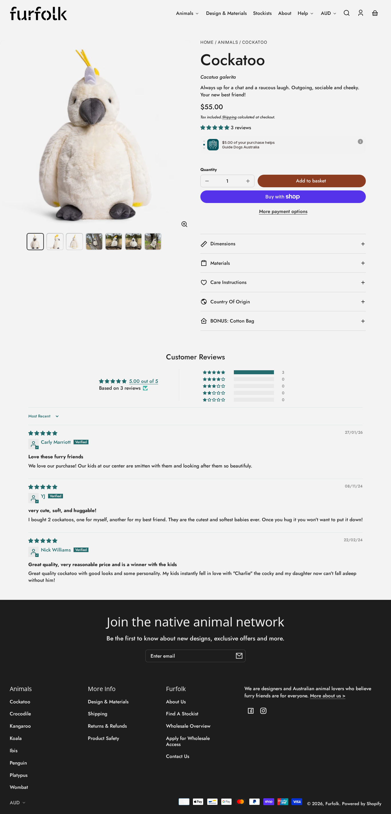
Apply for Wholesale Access (188, 741)
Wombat (19, 787)
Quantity (208, 169)
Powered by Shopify (361, 804)
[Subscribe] (239, 656)
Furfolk (332, 804)
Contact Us (177, 756)
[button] (346, 13)
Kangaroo (20, 726)
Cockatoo (254, 42)
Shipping (229, 117)
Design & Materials (108, 701)
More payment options (283, 211)
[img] (42, 433)
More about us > (327, 695)
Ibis (13, 750)
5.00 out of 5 (143, 381)
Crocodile (20, 713)
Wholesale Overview (188, 726)
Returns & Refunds (107, 726)
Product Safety (103, 738)
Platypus (18, 775)
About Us (176, 701)
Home (207, 42)
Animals (228, 42)
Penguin (18, 762)
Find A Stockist (182, 713)
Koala (16, 738)
